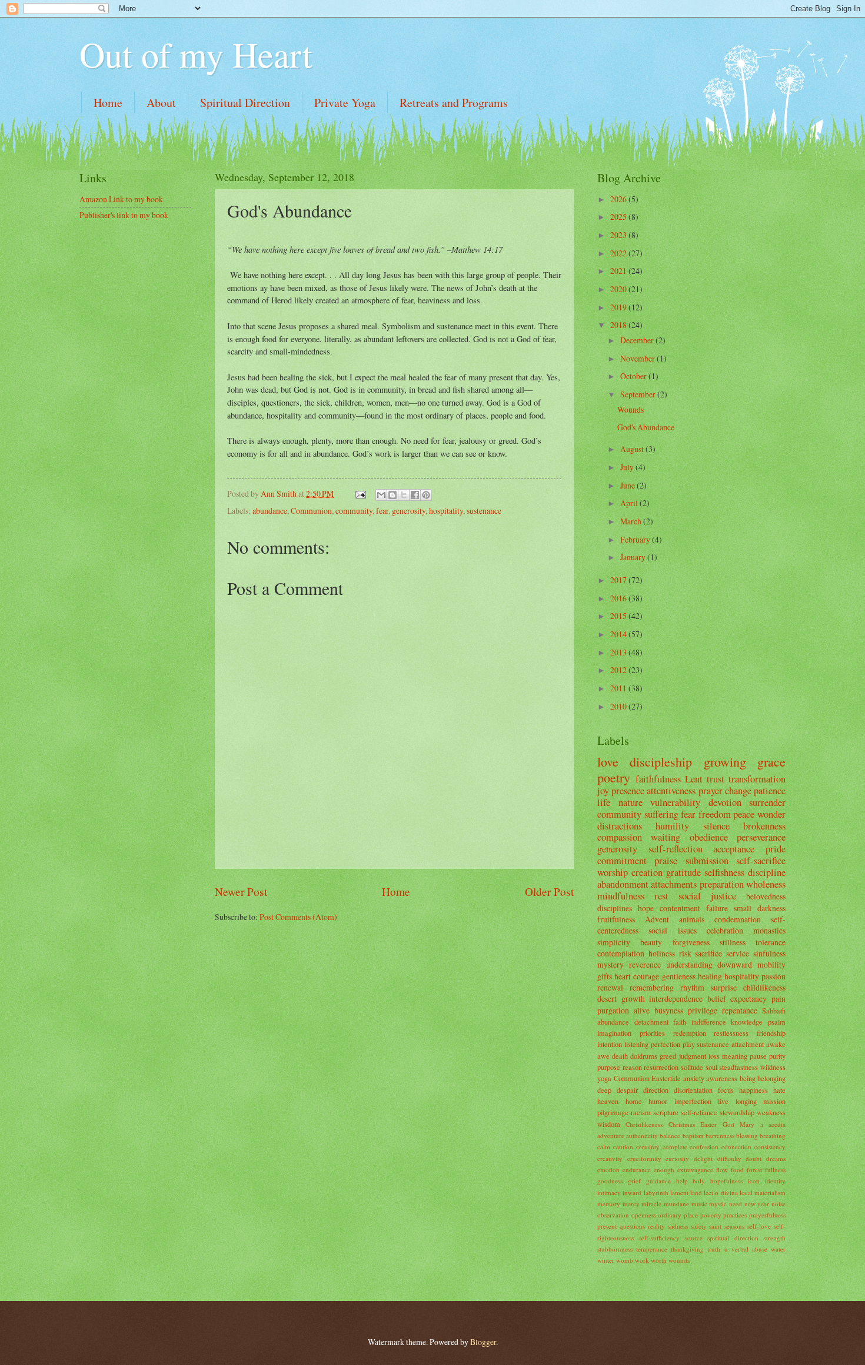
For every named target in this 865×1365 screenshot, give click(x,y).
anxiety (693, 1078)
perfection (665, 1044)
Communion (311, 510)
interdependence (676, 998)
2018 (619, 324)
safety (699, 1226)
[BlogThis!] (392, 495)
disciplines (614, 908)
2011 (619, 688)
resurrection (661, 1067)
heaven (607, 1101)
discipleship (661, 761)
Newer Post (241, 891)
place (691, 1214)
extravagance (695, 1169)
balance (670, 1135)
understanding (689, 964)
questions (632, 1226)
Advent (657, 919)
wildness (773, 1067)
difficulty (729, 1158)
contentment (680, 908)
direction (655, 1090)
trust (715, 778)
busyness (668, 1010)
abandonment (622, 884)
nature (630, 802)
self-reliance (699, 1112)
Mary (747, 1124)
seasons (734, 1226)
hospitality (446, 510)
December (638, 340)
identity (775, 1180)
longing (746, 1101)
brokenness (764, 825)
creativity (610, 1158)
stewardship (737, 1112)
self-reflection (675, 848)
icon (754, 1180)
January (633, 557)
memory (608, 1203)
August (633, 448)
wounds (679, 1260)
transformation (757, 778)
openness (643, 1214)
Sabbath (774, 1010)
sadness (678, 1226)
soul (711, 1067)
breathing (773, 1135)
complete (675, 1146)
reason (632, 1067)
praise (665, 860)
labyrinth (656, 1192)
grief (634, 1180)
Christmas (681, 1124)
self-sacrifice (761, 860)
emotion (608, 1169)
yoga (604, 1078)
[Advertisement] (138, 299)
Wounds (630, 409)
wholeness (766, 884)
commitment (622, 860)
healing (710, 976)
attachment (747, 1044)
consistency (770, 1146)
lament (679, 1192)
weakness (771, 1112)
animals (691, 919)
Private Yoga (344, 103)
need (735, 1203)
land (696, 1192)
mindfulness (620, 895)
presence (627, 790)
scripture (665, 1112)
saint (715, 1226)
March (631, 521)
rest (661, 895)
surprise (724, 987)
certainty (648, 1146)
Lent (694, 778)
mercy (631, 1203)
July (628, 467)
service (737, 953)
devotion (724, 802)
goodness (610, 1180)
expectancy (748, 998)
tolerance (771, 942)
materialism (770, 1192)
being (748, 1078)
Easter (708, 1124)
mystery (610, 964)
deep (604, 1090)
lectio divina (720, 1192)
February (636, 539)
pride (776, 848)
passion (773, 976)
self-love (759, 1226)
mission (774, 1101)
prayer (710, 790)
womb (624, 1260)
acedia (777, 1124)
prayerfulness (767, 1214)
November (638, 358)
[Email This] (381, 495)
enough (664, 1169)
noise (778, 1203)
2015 (619, 615)
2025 (619, 216)
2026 (619, 199)
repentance (739, 1010)
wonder (771, 814)
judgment (692, 1055)
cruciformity (644, 1158)
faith (679, 1021)
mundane (676, 1203)
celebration (725, 930)
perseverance (761, 837)
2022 (619, 253)
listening (636, 1044)
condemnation (737, 919)
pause (758, 1055)
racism (641, 1112)
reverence (645, 964)
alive (642, 1010)
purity (777, 1055)
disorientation (693, 1090)
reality (656, 1226)
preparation (722, 884)
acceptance (733, 848)
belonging (771, 1078)
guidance (658, 1180)
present (607, 1226)
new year (757, 1203)
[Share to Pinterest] (426, 495)
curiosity (677, 1158)
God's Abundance (645, 427)
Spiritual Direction (245, 103)
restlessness (731, 1033)
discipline (767, 872)
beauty (651, 942)
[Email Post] (360, 493)
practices (735, 1214)
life (603, 802)
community (353, 510)
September (638, 394)
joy (603, 790)
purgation (613, 1010)
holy (699, 1180)
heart (622, 976)
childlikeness (764, 987)
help (682, 1180)
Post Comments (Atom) (298, 916)
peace (743, 814)
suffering (661, 814)
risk (685, 953)
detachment (651, 1021)
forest (754, 1169)
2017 (619, 580)
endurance (637, 1169)
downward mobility (751, 964)
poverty (710, 1214)
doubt (753, 1158)
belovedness (766, 896)
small (742, 908)
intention (609, 1044)
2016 (619, 598)
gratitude (683, 872)
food (737, 1169)
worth (659, 1260)
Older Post (549, 891)
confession (704, 1146)
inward (632, 1192)
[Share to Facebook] (415, 495)
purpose (608, 1067)
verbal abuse (749, 1248)
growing (725, 761)
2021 (619, 270)
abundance (269, 510)
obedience (709, 837)
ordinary (669, 1214)
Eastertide (666, 1078)
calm (603, 1146)
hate (779, 1090)
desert (607, 998)
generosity (408, 510)
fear (382, 510)
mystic (718, 1203)
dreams (776, 1158)
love (607, 761)
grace (771, 761)
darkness (771, 908)
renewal (610, 987)
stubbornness (615, 1248)
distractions (619, 825)
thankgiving (687, 1248)
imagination (614, 1033)
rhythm (692, 987)
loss (714, 1055)
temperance (651, 1248)
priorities (652, 1033)
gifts (604, 976)
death (620, 1055)
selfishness (724, 872)
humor (657, 1101)
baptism (693, 1135)
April (630, 502)
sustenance (484, 510)
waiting (665, 837)
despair (627, 1090)
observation (613, 1214)
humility (672, 825)
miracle (651, 1203)
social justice (707, 895)
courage (646, 976)
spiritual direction (732, 1237)
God (728, 1124)
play (689, 1044)
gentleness (679, 976)
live (723, 1101)
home (634, 1101)
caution (623, 1146)
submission (707, 860)
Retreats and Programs (454, 103)
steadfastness (738, 1067)
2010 (619, 706)
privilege (702, 1010)
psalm (777, 1021)
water (778, 1248)
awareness (721, 1078)
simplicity (613, 942)
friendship (771, 1033)
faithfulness (658, 778)
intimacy (609, 1192)
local (746, 1192)
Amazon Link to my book (121, 199)
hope (646, 908)
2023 (619, 234)
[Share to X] (404, 495)
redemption (689, 1033)
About (161, 103)
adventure (610, 1135)
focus (726, 1090)
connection (736, 1146)
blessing (747, 1135)
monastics (769, 930)
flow (722, 1169)
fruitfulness (616, 919)
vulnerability (675, 802)
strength (775, 1237)
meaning (734, 1055)
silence (716, 825)
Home (108, 103)
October (634, 376)
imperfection (692, 1101)
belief (716, 998)
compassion (619, 837)
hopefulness (726, 1180)
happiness (753, 1090)
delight (703, 1158)
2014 (619, 634)
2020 (619, 289)
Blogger (483, 1341)
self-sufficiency (659, 1237)
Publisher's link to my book (123, 214)
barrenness (720, 1135)
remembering (652, 987)
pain (778, 998)
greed (668, 1055)
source (694, 1237)
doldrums (643, 1055)
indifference (708, 1021)
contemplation (620, 953)
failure (717, 908)
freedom (714, 814)
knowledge (747, 1021)
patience (770, 790)
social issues (672, 930)
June (628, 485)
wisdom (608, 1124)
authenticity (642, 1135)
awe (603, 1055)
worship (612, 872)
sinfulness (769, 953)
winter (605, 1260)
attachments (674, 884)
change (738, 790)
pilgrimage (612, 1112)
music (699, 1203)
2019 (619, 307)
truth (713, 1248)
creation (647, 872)
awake (776, 1044)
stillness (733, 942)
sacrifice (708, 953)
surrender (767, 802)
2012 (619, 669)
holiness (661, 953)
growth (633, 998)
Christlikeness (644, 1124)
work (642, 1260)
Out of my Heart (195, 54)
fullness (775, 1169)
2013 (619, 652)
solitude (692, 1067)
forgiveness (691, 942)
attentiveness (671, 790)
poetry (613, 777)
